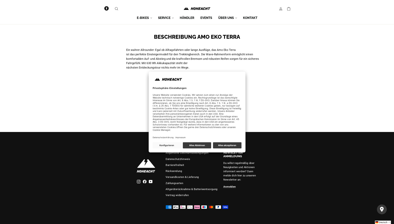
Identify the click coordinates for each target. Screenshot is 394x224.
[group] (144, 17)
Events (206, 18)
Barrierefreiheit (175, 165)
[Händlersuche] (382, 209)
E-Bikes (143, 18)
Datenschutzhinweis (178, 159)
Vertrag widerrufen (177, 195)
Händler (187, 18)
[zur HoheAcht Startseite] (197, 8)
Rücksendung (174, 171)
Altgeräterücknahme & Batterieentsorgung (192, 189)
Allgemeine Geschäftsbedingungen (187, 152)
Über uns (226, 18)
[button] (106, 9)
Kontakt (250, 18)
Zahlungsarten (174, 183)
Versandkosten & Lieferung (182, 177)
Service (164, 18)
